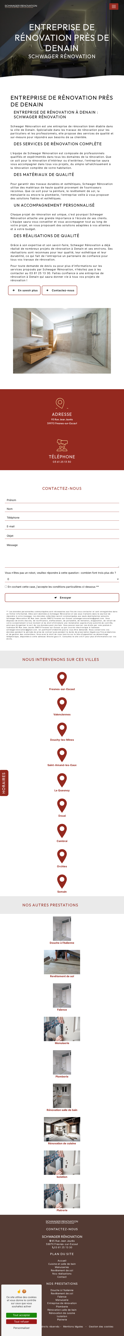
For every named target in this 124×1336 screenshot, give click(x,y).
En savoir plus (28, 290)
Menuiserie (62, 1300)
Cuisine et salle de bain (62, 1263)
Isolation (62, 1316)
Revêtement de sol (62, 1270)
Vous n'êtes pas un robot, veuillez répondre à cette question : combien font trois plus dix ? (60, 572)
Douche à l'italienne (62, 1290)
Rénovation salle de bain (61, 1309)
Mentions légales (73, 1326)
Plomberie (62, 1306)
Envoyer (65, 597)
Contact (62, 1276)
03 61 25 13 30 (62, 461)
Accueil (62, 1260)
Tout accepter (21, 1315)
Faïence (62, 1296)
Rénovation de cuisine (62, 1313)
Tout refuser (21, 1321)
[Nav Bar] (113, 6)
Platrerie (62, 1319)
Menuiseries (62, 1267)
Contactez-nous (63, 290)
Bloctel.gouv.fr (54, 636)
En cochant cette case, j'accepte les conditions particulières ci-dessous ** (53, 586)
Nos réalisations (62, 1273)
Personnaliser (21, 1328)
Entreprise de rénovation (62, 1303)
